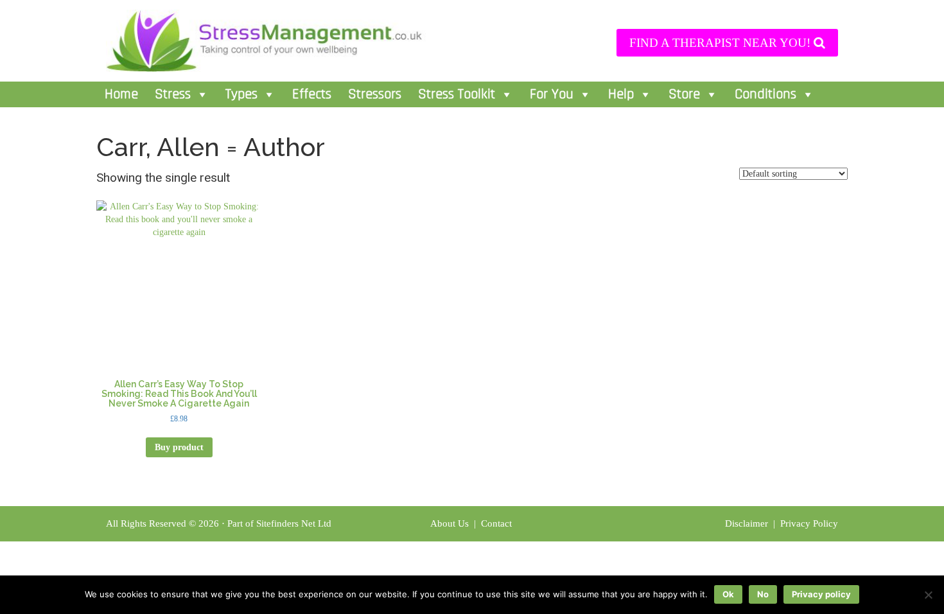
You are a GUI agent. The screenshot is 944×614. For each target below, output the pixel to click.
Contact (497, 523)
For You (551, 94)
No (763, 594)
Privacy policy (821, 594)
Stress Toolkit (456, 94)
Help (621, 94)
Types (241, 94)
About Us (449, 523)
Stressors (374, 94)
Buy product (179, 447)
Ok (728, 594)
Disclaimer (748, 523)
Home (121, 94)
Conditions (765, 94)
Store (684, 94)
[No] (928, 594)
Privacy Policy (809, 523)
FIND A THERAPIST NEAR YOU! (721, 42)
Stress (173, 94)
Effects (311, 94)
